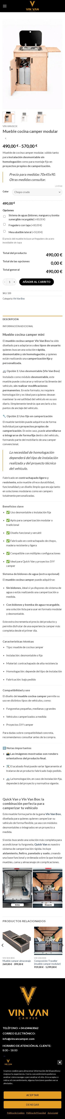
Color (6, 191)
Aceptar (32, 1095)
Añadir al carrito (37, 281)
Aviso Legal (53, 1113)
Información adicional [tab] (18, 326)
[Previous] (8, 64)
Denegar (32, 1104)
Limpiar (58, 186)
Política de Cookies (16, 1113)
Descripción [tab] (11, 319)
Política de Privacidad (36, 1113)
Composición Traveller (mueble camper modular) (47, 962)
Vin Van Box (10, 126)
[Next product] (5, 138)
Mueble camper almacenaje (17, 960)
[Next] (57, 64)
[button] (60, 1062)
